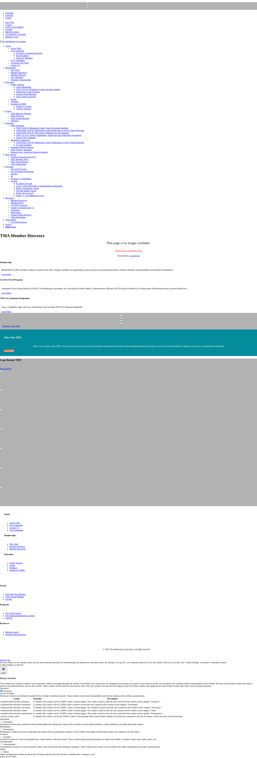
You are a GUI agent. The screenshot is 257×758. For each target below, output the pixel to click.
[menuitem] (131, 22)
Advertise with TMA (11, 326)
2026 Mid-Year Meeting (15, 594)
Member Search (12, 632)
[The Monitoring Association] (13, 41)
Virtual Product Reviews (15, 634)
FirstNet (8, 618)
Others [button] (3, 749)
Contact (8, 25)
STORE (8, 30)
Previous (3, 369)
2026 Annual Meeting (14, 597)
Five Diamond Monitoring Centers (20, 616)
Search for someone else (128, 250)
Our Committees (16, 530)
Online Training (16, 563)
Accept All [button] (18, 665)
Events (12, 565)
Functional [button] (4, 719)
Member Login (11, 37)
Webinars (13, 568)
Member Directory (17, 546)
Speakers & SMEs (17, 570)
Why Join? (13, 544)
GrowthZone (134, 256)
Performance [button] (5, 727)
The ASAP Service (13, 613)
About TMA (14, 523)
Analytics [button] (4, 734)
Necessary (7, 691)
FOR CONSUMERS (14, 27)
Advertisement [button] (6, 742)
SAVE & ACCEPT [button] (8, 757)
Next (9, 369)
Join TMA (9, 22)
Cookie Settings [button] (6, 665)
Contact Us (14, 528)
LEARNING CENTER (15, 34)
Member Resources (17, 549)
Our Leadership (16, 525)
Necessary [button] (4, 688)
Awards (8, 599)
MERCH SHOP (12, 32)
